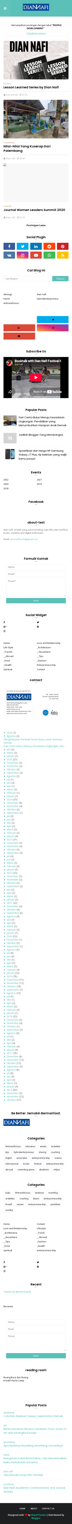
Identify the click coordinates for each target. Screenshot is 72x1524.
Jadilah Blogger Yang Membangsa (41, 435)
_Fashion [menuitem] (41, 660)
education (30, 1146)
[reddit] (49, 246)
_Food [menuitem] (6, 660)
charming (9, 142)
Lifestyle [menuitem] (41, 1228)
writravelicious (11, 303)
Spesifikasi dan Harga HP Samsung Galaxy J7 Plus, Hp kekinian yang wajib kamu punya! (43, 454)
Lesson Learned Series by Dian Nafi (31, 87)
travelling (53, 1192)
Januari (10, 756)
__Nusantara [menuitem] (43, 651)
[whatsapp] (49, 255)
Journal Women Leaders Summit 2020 (34, 210)
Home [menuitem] (6, 643)
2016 (9, 1089)
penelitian (55, 1204)
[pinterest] (63, 246)
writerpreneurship (41, 1157)
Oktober (11, 769)
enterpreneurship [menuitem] (46, 1250)
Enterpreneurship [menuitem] (46, 665)
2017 (9, 1053)
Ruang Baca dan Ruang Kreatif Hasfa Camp (15, 1379)
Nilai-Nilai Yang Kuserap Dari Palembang (27, 148)
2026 (9, 732)
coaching (55, 1152)
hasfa (6, 298)
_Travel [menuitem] (41, 1232)
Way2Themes (38, 1514)
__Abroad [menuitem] (8, 656)
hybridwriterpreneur (48, 298)
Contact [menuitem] (41, 669)
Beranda (8, 1306)
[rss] (63, 255)
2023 (9, 839)
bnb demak (12, 94)
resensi (58, 1157)
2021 (39, 479)
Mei (9, 786)
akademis (44, 1169)
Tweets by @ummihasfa (17, 1291)
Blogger (36, 1518)
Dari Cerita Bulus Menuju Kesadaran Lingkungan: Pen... (34, 746)
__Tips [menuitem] (40, 656)
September (13, 772)
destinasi (39, 1192)
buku (7, 1192)
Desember (13, 762)
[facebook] (9, 246)
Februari (11, 792)
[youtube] (36, 255)
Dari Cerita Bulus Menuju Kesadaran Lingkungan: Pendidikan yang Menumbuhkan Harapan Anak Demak (42, 421)
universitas (21, 1157)
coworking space (26, 1169)
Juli (8, 779)
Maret (10, 752)
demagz (7, 294)
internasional (11, 1163)
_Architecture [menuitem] (44, 647)
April (9, 826)
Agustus (11, 736)
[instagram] (22, 255)
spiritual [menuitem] (7, 1250)
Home (22, 1508)
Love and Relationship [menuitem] (48, 643)
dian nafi (10, 158)
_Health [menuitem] (7, 665)
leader (7, 206)
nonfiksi (9, 1210)
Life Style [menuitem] (8, 647)
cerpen (20, 1204)
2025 (9, 759)
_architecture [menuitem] (10, 1232)
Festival (37, 1163)
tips (7, 1152)
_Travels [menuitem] (7, 651)
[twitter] (22, 246)
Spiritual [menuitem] (7, 669)
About (34, 1508)
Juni (9, 749)
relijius (56, 1169)
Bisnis (36, 1198)
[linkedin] (36, 246)
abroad (9, 1169)
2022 (5, 479)
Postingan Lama (36, 225)
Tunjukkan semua (36, 33)
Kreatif (8, 1204)
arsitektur (55, 1146)
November (13, 766)
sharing (42, 1152)
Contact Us (48, 1508)
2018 (5, 488)
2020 (5, 484)
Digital (8, 1157)
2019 (39, 484)
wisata (43, 1146)
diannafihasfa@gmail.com (24, 539)
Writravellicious (13, 1146)
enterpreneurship (55, 1163)
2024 (9, 799)
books (7, 83)
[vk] (9, 255)
